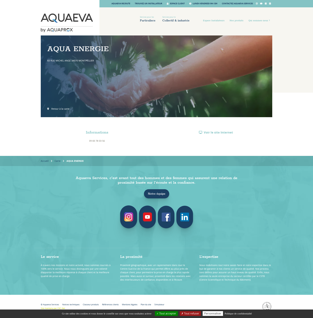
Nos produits (236, 20)
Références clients (110, 304)
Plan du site (146, 304)
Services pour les (147, 19)
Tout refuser (191, 313)
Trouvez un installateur (148, 3)
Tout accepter (167, 313)
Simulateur (159, 304)
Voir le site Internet (218, 132)
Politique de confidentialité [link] (238, 313)
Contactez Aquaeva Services (237, 3)
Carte (57, 160)
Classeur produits (91, 304)
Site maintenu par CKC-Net (53, 308)
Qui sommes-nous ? (259, 20)
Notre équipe (156, 194)
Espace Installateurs (213, 20)
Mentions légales (129, 304)
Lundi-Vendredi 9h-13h (204, 3)
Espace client (177, 3)
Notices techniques (71, 304)
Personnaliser (212, 313)
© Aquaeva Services (50, 304)
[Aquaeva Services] (67, 23)
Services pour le (175, 19)
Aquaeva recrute (121, 3)
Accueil (45, 160)
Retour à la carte (60, 108)
